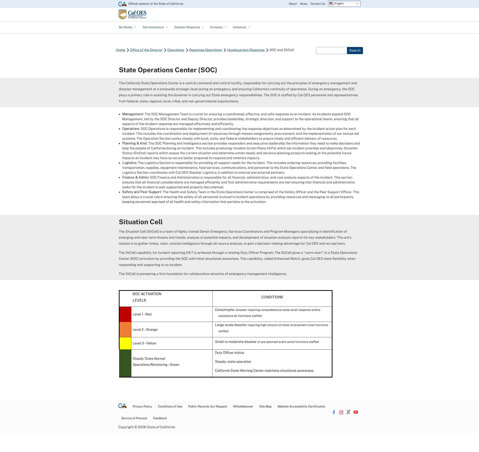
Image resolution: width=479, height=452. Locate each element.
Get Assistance (153, 27)
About (293, 3)
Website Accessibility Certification (301, 406)
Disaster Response (187, 27)
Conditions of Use (170, 406)
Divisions (216, 27)
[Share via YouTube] (355, 412)
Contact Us (317, 3)
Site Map (265, 406)
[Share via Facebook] (334, 412)
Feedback (160, 418)
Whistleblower (243, 406)
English (339, 3)
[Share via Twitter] (348, 412)
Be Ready (126, 27)
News (303, 3)
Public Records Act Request (207, 406)
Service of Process (134, 418)
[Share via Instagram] (341, 412)
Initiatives (240, 27)
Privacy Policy (142, 406)
